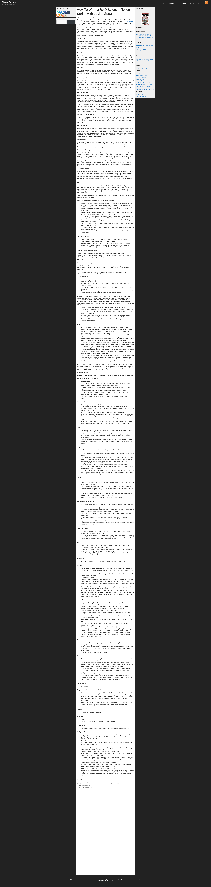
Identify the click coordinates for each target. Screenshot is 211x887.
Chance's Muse (140, 51)
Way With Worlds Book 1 (143, 34)
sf (115, 783)
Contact (200, 3)
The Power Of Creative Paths (145, 46)
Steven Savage (9, 2)
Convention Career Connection (145, 89)
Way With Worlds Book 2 (143, 36)
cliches (80, 783)
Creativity (90, 782)
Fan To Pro (139, 88)
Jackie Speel (129, 21)
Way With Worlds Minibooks (144, 37)
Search (58, 19)
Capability (85, 782)
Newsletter (183, 3)
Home (164, 3)
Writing (96, 782)
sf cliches (119, 783)
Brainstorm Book (141, 49)
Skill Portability (140, 74)
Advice (80, 782)
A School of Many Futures (143, 61)
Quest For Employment (143, 75)
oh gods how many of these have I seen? (95, 783)
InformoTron (139, 94)
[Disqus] (105, 810)
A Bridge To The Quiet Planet (144, 59)
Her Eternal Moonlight (142, 69)
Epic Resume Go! (141, 77)
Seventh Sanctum (141, 96)
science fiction (110, 783)
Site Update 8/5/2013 (84, 785)
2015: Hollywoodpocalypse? (86, 787)
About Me (191, 3)
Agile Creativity (140, 47)
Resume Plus (140, 79)
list (83, 783)
